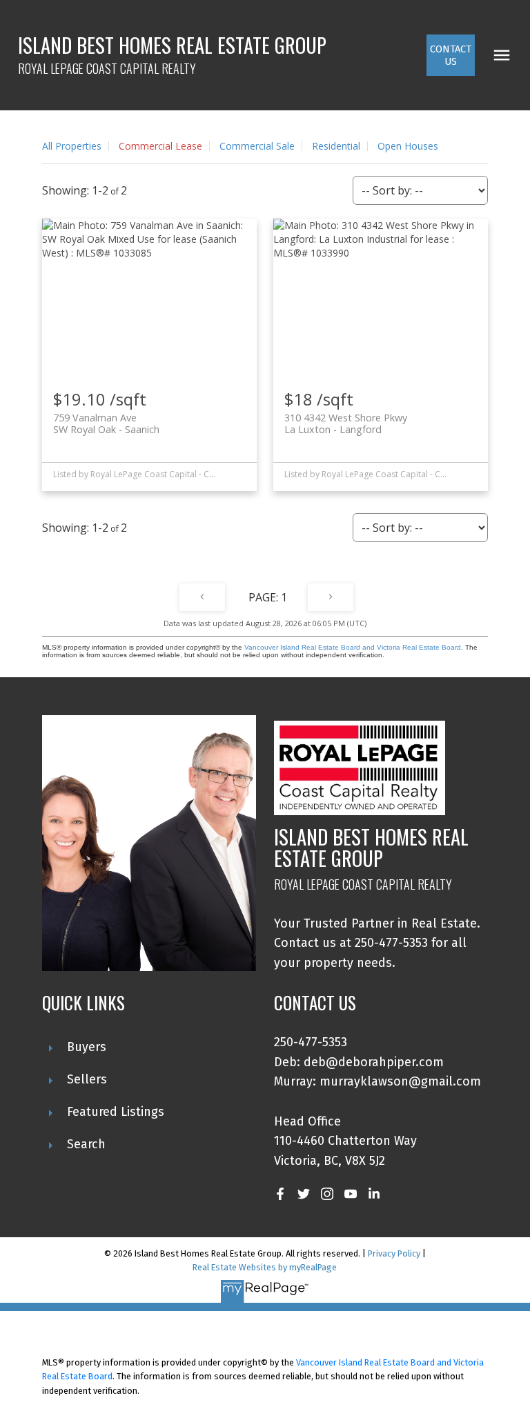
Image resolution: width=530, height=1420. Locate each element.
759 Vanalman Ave (106, 423)
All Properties (71, 145)
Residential (336, 145)
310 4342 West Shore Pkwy (345, 423)
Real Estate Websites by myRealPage (265, 1267)
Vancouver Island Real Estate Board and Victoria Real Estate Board (352, 647)
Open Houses (407, 145)
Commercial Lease (160, 145)
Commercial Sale (257, 145)
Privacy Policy (394, 1253)
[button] (450, 55)
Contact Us (450, 55)
